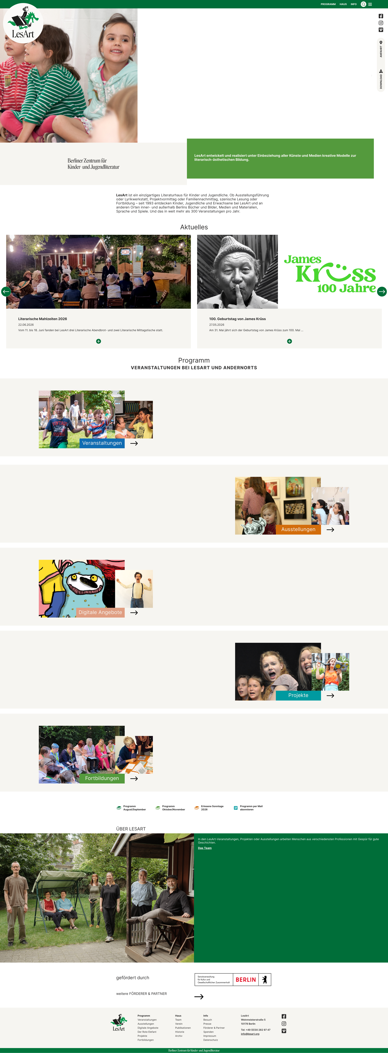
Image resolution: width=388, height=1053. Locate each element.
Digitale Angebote (148, 1027)
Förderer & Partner (214, 1027)
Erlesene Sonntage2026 (212, 808)
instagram (381, 23)
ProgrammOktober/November (173, 808)
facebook (381, 16)
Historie (179, 1031)
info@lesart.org (250, 1033)
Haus (178, 1015)
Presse (207, 1023)
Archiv (178, 1035)
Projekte (142, 1035)
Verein (178, 1023)
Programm (144, 1015)
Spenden (208, 1031)
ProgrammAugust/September (134, 808)
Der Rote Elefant (147, 1031)
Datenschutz (210, 1039)
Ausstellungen (146, 1023)
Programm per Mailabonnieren (251, 808)
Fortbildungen (146, 1039)
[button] (2, 75)
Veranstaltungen (147, 1019)
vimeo (381, 29)
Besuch (207, 1019)
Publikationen (183, 1027)
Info (205, 1015)
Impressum (209, 1035)
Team (178, 1019)
